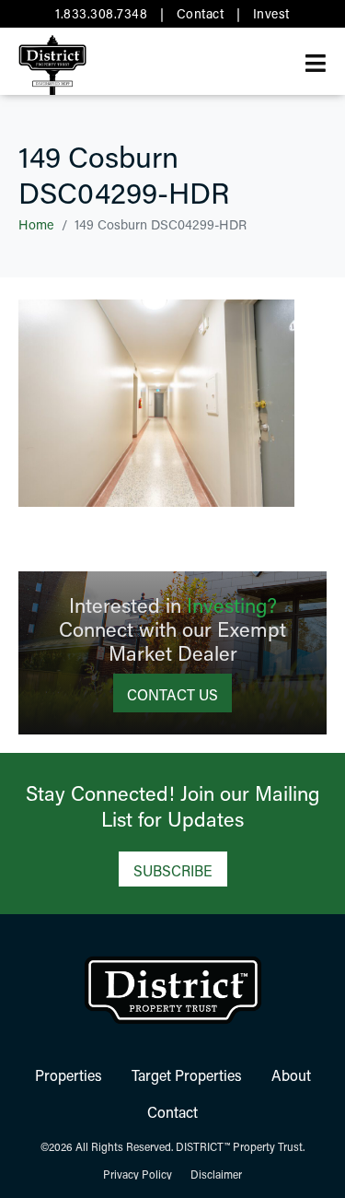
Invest (271, 13)
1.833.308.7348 (101, 13)
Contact (200, 13)
